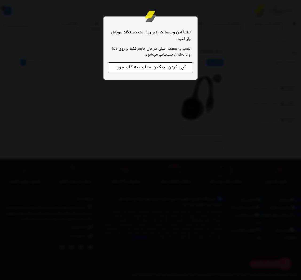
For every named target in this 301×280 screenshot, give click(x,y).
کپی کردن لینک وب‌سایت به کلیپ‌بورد (150, 67)
